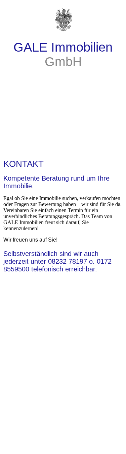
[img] (63, 17)
